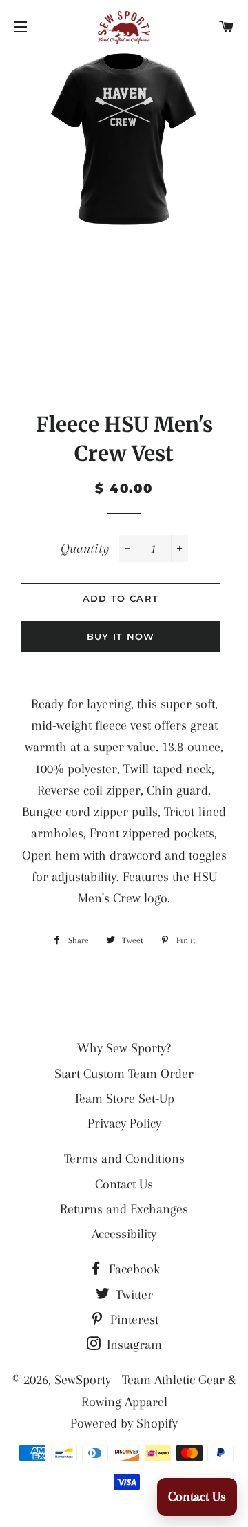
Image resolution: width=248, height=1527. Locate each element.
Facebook (132, 1269)
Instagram (132, 1344)
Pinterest (132, 1319)
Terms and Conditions (124, 1158)
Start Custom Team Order (124, 1073)
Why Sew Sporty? (124, 1048)
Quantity (85, 548)
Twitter (132, 1294)
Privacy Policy (124, 1123)
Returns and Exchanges (124, 1209)
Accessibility (124, 1234)
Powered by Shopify (124, 1423)
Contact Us (124, 1184)
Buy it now (121, 636)
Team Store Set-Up (124, 1098)
